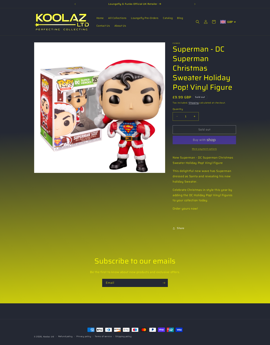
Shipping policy (123, 336)
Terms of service (103, 336)
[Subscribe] (164, 283)
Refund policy (65, 336)
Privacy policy (83, 336)
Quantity (178, 109)
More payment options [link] (204, 148)
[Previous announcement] (75, 4)
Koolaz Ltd (48, 336)
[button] (198, 22)
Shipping (194, 102)
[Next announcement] (195, 4)
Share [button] (180, 228)
